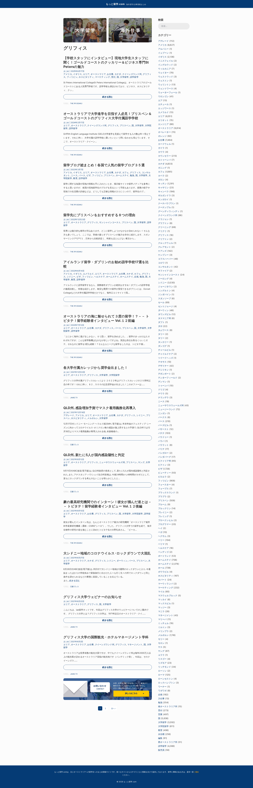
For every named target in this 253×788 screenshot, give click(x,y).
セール (161, 302)
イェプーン (163, 52)
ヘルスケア (99, 276)
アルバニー (163, 49)
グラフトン (163, 223)
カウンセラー (164, 155)
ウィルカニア (164, 68)
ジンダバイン (164, 294)
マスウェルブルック (167, 595)
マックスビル (164, 603)
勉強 (132, 175)
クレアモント (164, 247)
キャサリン (163, 187)
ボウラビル (163, 571)
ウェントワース (165, 88)
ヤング (141, 462)
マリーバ (162, 619)
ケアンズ (162, 251)
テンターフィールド (167, 377)
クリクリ (162, 231)
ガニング (162, 167)
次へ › (113, 708)
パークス (162, 417)
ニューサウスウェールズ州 (112, 462)
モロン (161, 643)
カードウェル (164, 144)
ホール (161, 567)
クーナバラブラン (166, 203)
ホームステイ (122, 175)
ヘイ (160, 528)
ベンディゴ (163, 552)
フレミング (163, 516)
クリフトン (163, 239)
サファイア (163, 270)
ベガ (160, 532)
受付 (113, 77)
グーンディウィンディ (168, 211)
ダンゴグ (162, 346)
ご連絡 (196, 772)
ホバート (162, 579)
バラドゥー (163, 437)
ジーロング (163, 278)
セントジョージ (165, 306)
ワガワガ (162, 690)
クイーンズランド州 (132, 74)
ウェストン (163, 80)
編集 (160, 738)
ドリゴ (161, 389)
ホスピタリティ (86, 77)
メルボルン (92, 418)
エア (160, 100)
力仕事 (161, 698)
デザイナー (163, 365)
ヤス (160, 647)
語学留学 (134, 77)
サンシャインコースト (110, 222)
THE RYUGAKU (76, 103)
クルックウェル (165, 243)
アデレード (68, 415)
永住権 (161, 734)
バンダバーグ (164, 457)
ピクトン (162, 464)
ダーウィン (122, 560)
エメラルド (88, 273)
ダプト (161, 322)
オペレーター (164, 132)
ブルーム (162, 504)
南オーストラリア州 (167, 706)
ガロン (161, 179)
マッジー (162, 607)
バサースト (163, 429)
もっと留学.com (115, 4)
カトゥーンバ (164, 159)
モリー (161, 639)
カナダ (118, 74)
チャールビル (164, 350)
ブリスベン (125, 125)
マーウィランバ (165, 583)
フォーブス (163, 488)
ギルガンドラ (164, 195)
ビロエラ (162, 476)
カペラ (161, 175)
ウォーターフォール (167, 92)
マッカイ (162, 599)
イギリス (77, 74)
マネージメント (134, 644)
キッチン (162, 183)
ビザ (88, 175)
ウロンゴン (163, 96)
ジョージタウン (165, 286)
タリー (161, 334)
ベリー (161, 540)
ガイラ (161, 148)
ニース (74, 175)
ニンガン (162, 413)
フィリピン (72, 77)
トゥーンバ (163, 385)
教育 (75, 178)
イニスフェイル (165, 60)
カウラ (161, 152)
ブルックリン (164, 508)
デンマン (162, 381)
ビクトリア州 (164, 460)
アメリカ (67, 74)
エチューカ (163, 104)
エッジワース (164, 108)
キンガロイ (163, 199)
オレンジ (162, 136)
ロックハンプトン (166, 682)
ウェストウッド (165, 76)
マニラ (161, 611)
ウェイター (163, 72)
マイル (161, 591)
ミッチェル (163, 623)
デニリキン (163, 369)
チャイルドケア (165, 354)
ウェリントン (164, 84)
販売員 (161, 750)
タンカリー (163, 342)
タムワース (163, 330)
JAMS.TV (74, 398)
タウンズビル (164, 314)
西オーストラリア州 (167, 742)
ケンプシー (163, 255)
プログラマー (164, 524)
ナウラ (161, 393)
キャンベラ (163, 191)
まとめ (66, 71)
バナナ (161, 433)
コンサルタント (165, 266)
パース (82, 175)
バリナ (161, 449)
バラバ (161, 441)
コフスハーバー (165, 258)
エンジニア (163, 124)
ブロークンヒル (165, 520)
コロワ (161, 262)
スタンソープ (164, 298)
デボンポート (164, 373)
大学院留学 (114, 375)
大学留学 (124, 77)
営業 (160, 714)
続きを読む (107, 96)
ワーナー (162, 686)
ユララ (161, 655)
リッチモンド (164, 666)
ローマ (161, 674)
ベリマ (161, 544)
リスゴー (162, 659)
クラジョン (163, 219)
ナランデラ (163, 397)
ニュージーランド (166, 409)
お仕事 (110, 74)
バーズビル (163, 425)
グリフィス (113, 125)
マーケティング (102, 77)
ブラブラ (162, 496)
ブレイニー (163, 512)
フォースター (164, 484)
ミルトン (162, 627)
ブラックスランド (166, 492)
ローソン (162, 670)
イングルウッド (165, 64)
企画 (136, 276)
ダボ (160, 326)
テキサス (162, 361)
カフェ (125, 172)
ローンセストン (165, 678)
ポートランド (164, 556)
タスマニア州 (164, 318)
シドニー (71, 276)
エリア (86, 74)
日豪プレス (74, 445)
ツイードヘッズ (165, 358)
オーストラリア (98, 74)
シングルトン (164, 290)
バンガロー (163, 453)
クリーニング (164, 227)
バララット (163, 445)
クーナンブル (164, 207)
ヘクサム (162, 536)
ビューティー (164, 472)
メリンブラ (163, 631)
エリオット (163, 120)
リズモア (162, 663)
